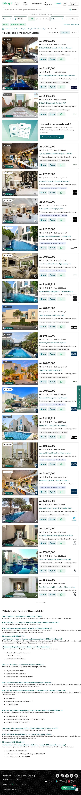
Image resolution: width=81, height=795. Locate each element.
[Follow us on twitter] (62, 776)
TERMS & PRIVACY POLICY (12, 779)
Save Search (75, 24)
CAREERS (17, 776)
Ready (39, 19)
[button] (7, 19)
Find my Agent (17, 3)
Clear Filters (67, 24)
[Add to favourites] (35, 60)
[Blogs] (58, 4)
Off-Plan (46, 19)
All (32, 19)
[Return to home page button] (7, 3)
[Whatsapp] (61, 59)
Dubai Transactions (48, 3)
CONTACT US (28, 776)
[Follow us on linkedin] (67, 776)
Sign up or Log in (73, 3)
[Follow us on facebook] (57, 776)
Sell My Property (25, 3)
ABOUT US (7, 776)
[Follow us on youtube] (76, 776)
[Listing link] (40, 50)
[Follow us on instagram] (71, 776)
